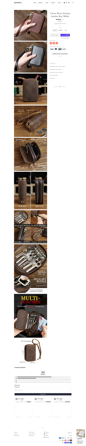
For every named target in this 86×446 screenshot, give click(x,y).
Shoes (53, 2)
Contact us (16, 433)
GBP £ (69, 432)
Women (40, 2)
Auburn (61, 30)
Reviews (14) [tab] (17, 385)
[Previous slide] (14, 408)
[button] (60, 19)
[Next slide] (71, 408)
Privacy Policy (31, 432)
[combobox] (70, 390)
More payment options (65, 37)
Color (60, 27)
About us (15, 432)
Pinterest (46, 435)
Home (34, 2)
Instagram (47, 437)
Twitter (46, 433)
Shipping (56, 23)
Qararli (18, 3)
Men (47, 2)
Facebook (47, 432)
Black (55, 30)
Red (66, 30)
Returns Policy (16, 435)
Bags (59, 2)
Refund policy (31, 435)
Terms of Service (32, 433)
